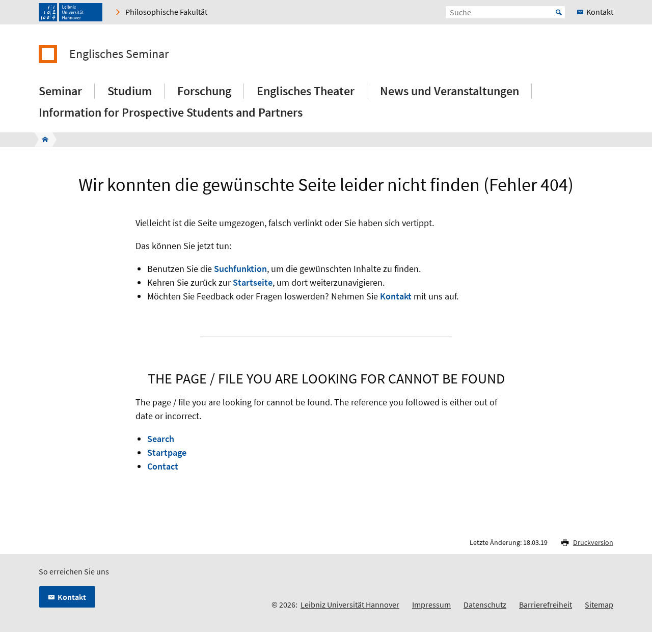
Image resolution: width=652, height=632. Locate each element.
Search (160, 439)
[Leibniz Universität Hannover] (70, 12)
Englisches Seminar (119, 54)
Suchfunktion (240, 268)
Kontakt (396, 296)
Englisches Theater (306, 91)
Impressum (431, 604)
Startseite (253, 282)
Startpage (166, 452)
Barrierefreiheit (545, 604)
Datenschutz (485, 604)
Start (559, 12)
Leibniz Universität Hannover (350, 604)
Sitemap (599, 604)
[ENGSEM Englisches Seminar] (42, 139)
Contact (162, 466)
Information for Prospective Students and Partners (171, 112)
